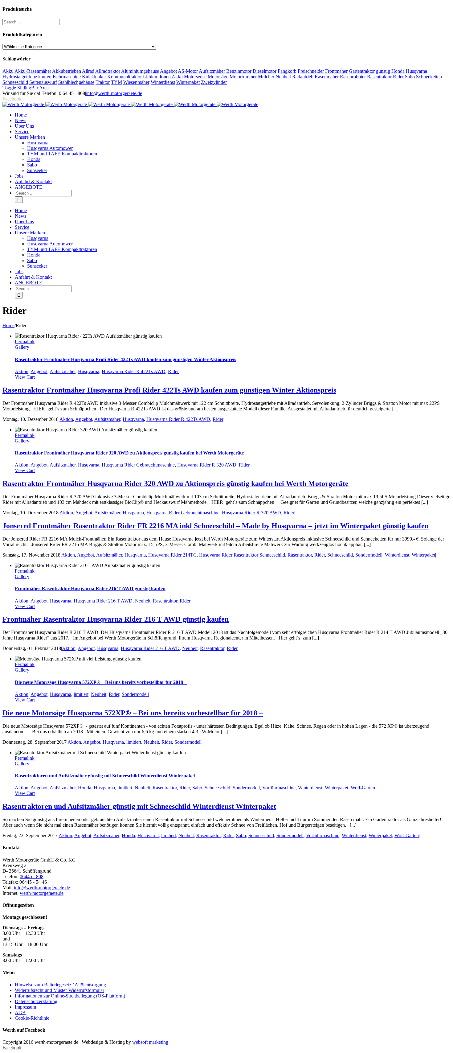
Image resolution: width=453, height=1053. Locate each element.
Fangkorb (287, 71)
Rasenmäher (327, 76)
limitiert (81, 694)
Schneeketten (429, 76)
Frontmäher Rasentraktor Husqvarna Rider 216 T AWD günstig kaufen (90, 588)
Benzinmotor (238, 71)
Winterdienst (163, 82)
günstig (383, 71)
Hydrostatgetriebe (19, 76)
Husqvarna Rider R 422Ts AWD (133, 371)
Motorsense (195, 76)
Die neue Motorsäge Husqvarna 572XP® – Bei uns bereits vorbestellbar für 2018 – (101, 682)
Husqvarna (416, 71)
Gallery (22, 347)
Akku (8, 71)
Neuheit (283, 76)
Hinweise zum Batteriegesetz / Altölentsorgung (60, 984)
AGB (20, 1012)
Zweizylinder (214, 82)
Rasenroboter (353, 76)
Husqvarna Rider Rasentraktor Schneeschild (242, 554)
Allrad (88, 71)
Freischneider (311, 71)
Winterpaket (188, 82)
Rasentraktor (379, 76)
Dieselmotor (264, 71)
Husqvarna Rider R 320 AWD (206, 464)
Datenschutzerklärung (36, 1001)
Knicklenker (94, 76)
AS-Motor (188, 71)
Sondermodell (368, 554)
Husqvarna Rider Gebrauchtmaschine (138, 464)
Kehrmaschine (67, 76)
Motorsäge (218, 76)
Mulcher (266, 76)
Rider (398, 76)
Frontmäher (336, 71)
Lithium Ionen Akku (163, 76)
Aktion (21, 371)
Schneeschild (15, 82)
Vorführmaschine (279, 787)
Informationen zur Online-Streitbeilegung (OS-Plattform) (70, 995)
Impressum (25, 1007)
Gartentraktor (362, 71)
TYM (116, 82)
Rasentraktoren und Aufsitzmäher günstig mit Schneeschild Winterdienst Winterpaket (105, 775)
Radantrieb (302, 76)
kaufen (44, 76)
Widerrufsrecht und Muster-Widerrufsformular (59, 990)
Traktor (103, 82)
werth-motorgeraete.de (41, 893)
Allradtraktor (107, 71)
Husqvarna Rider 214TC (172, 554)
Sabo (410, 76)
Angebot (168, 71)
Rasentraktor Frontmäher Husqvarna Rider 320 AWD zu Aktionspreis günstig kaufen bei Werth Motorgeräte (129, 452)
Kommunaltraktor (124, 76)
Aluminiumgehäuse (140, 71)
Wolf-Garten (363, 787)
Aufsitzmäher (212, 71)
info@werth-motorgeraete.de (114, 93)
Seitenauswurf (43, 82)
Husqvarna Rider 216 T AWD (103, 600)
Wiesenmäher (136, 82)
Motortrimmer (243, 76)
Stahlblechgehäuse (76, 82)
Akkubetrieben (66, 71)
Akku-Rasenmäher (32, 71)
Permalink (25, 341)
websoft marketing (150, 1042)
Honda (398, 71)
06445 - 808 (31, 876)
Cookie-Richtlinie (32, 1018)
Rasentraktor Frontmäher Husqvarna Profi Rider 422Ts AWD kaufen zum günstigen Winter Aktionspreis (125, 359)
